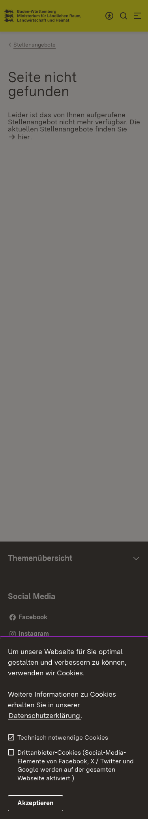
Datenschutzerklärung (44, 715)
